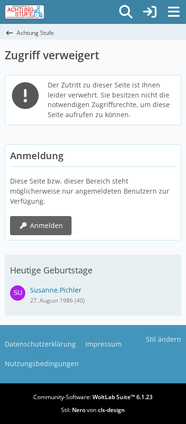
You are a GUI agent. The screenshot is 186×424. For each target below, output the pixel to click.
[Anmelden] (149, 12)
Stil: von (93, 410)
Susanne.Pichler (56, 289)
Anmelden (46, 225)
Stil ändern (163, 339)
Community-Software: (93, 397)
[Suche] (125, 12)
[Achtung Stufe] (24, 12)
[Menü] (173, 12)
